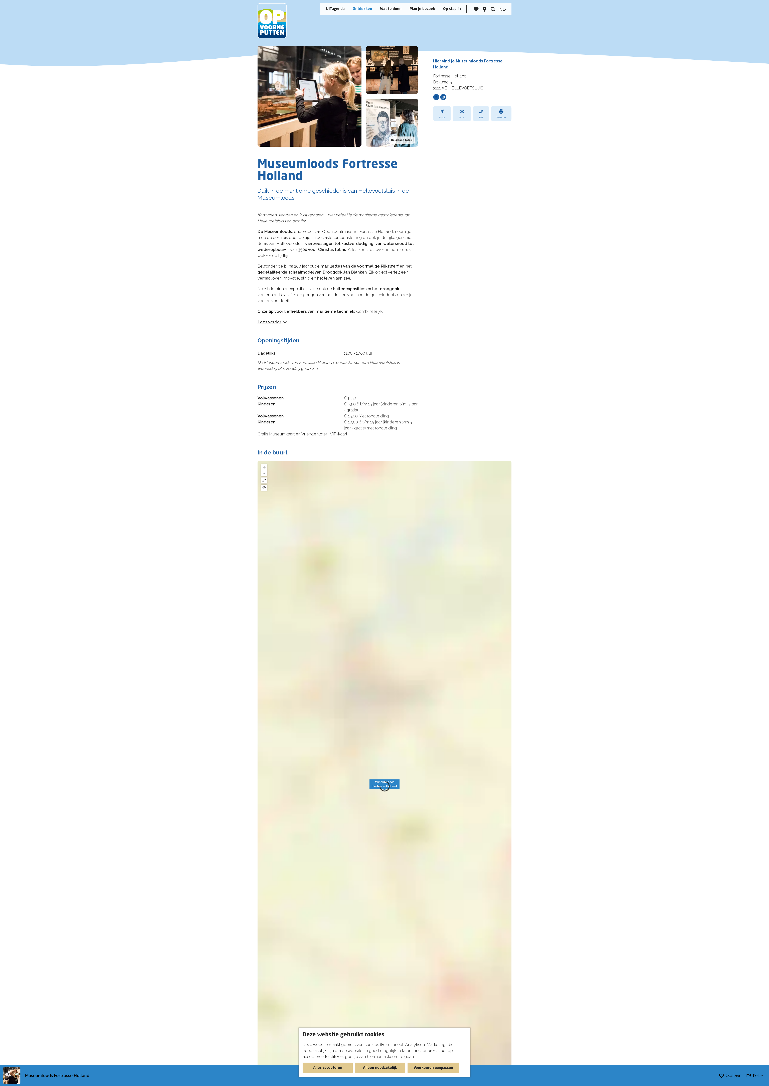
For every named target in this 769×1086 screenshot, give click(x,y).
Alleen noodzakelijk (380, 1068)
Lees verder (269, 322)
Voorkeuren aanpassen (433, 1068)
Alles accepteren (327, 1068)
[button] (384, 786)
